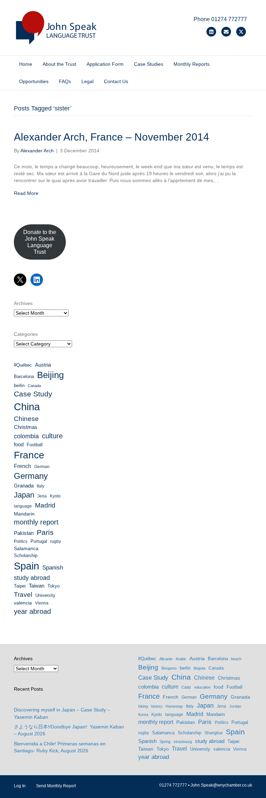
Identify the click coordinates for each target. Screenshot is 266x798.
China (27, 406)
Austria (43, 365)
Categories (26, 334)
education (202, 687)
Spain (26, 566)
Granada (24, 485)
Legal (87, 81)
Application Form (105, 64)
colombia (26, 436)
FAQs (65, 81)
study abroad (32, 577)
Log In (20, 785)
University (45, 595)
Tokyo (53, 586)
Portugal (38, 541)
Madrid (45, 505)
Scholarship (25, 555)
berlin (19, 385)
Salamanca (26, 548)
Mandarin (24, 514)
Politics (20, 541)
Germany (31, 476)
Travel (23, 594)
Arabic (181, 659)
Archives (23, 303)
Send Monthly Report (56, 785)
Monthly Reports (192, 64)
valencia (23, 603)
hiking (143, 706)
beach (236, 659)
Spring (165, 741)
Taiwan (36, 586)
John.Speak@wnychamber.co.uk (221, 785)
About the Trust (59, 64)
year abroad (32, 611)
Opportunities (33, 81)
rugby (55, 541)
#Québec (23, 365)
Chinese (26, 418)
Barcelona (24, 376)
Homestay (174, 706)
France (29, 455)
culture (52, 436)
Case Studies (148, 64)
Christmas (25, 427)
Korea (143, 714)
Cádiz (186, 687)
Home (25, 64)
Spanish (52, 567)
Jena (42, 496)
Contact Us (116, 81)
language (23, 506)
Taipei (20, 586)
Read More (26, 193)
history (156, 706)
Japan (24, 495)
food (19, 444)
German (42, 466)
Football (35, 444)
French (22, 466)
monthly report (36, 522)
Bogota (199, 668)
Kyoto (55, 496)
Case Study (33, 394)
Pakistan (24, 533)
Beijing (50, 375)
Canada (34, 386)
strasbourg (183, 741)
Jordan (235, 706)
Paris (45, 532)
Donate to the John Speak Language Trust (39, 242)
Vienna (41, 603)
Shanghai (213, 733)
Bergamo (169, 668)
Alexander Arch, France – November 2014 (111, 137)
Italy (40, 486)
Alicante (165, 659)
